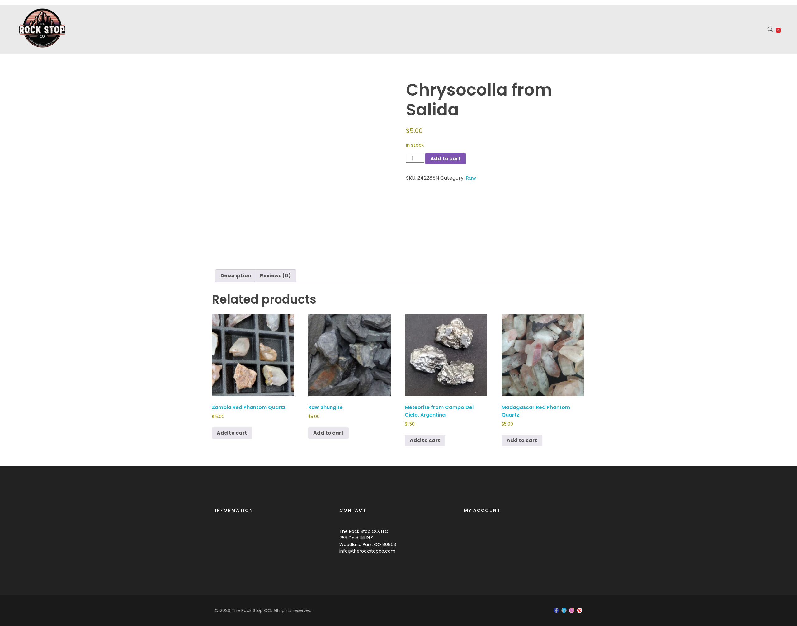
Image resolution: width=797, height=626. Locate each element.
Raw (471, 177)
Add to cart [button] (232, 432)
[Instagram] (571, 610)
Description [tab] (235, 275)
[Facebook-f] (556, 610)
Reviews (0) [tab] (275, 275)
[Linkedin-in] (564, 610)
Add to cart (445, 158)
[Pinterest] (579, 610)
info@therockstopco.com (367, 551)
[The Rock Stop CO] (42, 28)
